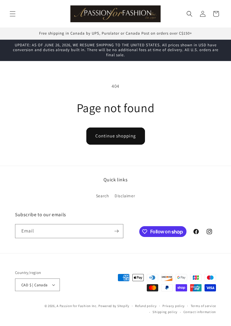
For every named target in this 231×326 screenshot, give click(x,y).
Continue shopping (115, 136)
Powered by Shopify (113, 306)
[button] (12, 13)
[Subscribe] (116, 231)
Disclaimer (125, 195)
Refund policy (145, 306)
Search (102, 195)
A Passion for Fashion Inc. (77, 306)
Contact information (199, 312)
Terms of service (203, 306)
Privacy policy (173, 306)
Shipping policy (164, 312)
